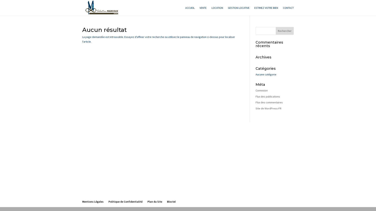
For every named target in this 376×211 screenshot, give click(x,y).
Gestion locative (238, 8)
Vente (203, 8)
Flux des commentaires (269, 102)
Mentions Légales (93, 201)
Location (217, 8)
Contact (288, 8)
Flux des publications (268, 96)
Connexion (262, 90)
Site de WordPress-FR (268, 108)
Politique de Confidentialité (125, 201)
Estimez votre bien (266, 8)
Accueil (190, 8)
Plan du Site (154, 201)
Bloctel (171, 201)
